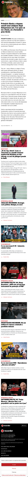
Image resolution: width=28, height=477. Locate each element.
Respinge (14, 468)
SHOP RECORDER (5, 455)
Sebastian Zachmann (7, 220)
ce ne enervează (5, 244)
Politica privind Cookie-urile (7, 475)
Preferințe (14, 472)
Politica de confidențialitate (19, 475)
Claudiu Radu (6, 257)
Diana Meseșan (6, 177)
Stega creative (11, 436)
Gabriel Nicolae (6, 337)
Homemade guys (12, 435)
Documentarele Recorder (8, 446)
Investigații (4, 149)
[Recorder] (7, 2)
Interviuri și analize (7, 201)
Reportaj (3, 453)
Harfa (2, 20)
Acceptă (14, 464)
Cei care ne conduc (6, 451)
